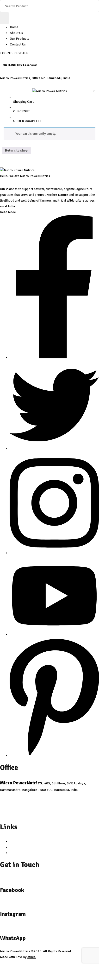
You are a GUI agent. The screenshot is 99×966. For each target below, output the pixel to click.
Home (14, 27)
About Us (16, 33)
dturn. (31, 957)
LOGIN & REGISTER (14, 53)
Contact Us (18, 44)
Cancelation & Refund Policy (30, 847)
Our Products (19, 39)
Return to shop (16, 150)
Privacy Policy (20, 841)
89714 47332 (27, 65)
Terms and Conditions (25, 853)
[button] (92, 91)
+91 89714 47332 (15, 814)
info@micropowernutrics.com (25, 796)
